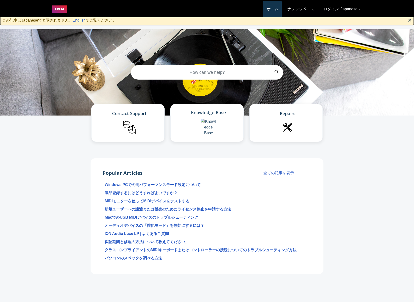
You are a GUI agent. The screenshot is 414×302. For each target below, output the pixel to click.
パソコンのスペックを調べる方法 (133, 258)
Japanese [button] (349, 9)
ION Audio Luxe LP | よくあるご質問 (137, 234)
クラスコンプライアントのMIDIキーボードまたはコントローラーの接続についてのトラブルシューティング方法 (201, 250)
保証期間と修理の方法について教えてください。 (147, 242)
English (79, 20)
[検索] (276, 72)
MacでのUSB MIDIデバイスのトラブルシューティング (151, 217)
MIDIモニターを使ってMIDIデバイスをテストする (147, 201)
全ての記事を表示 (278, 173)
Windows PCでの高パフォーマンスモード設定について (153, 185)
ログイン (331, 9)
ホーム (272, 9)
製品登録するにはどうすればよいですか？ (141, 193)
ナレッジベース (301, 9)
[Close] (410, 20)
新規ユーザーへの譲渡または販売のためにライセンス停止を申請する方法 (168, 209)
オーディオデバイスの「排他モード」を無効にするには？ (154, 225)
